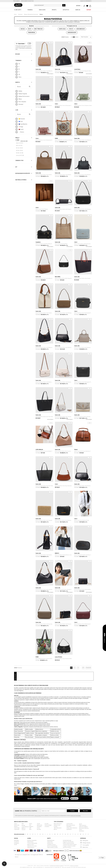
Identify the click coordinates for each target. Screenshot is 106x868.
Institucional (50, 843)
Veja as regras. (38, 815)
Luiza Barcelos (80, 29)
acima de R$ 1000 (20, 155)
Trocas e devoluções (32, 843)
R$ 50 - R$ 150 (19, 145)
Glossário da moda (32, 846)
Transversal (31, 32)
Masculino (85, 810)
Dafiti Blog (16, 840)
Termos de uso (30, 847)
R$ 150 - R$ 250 (19, 148)
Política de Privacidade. (75, 815)
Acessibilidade (50, 840)
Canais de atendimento (85, 1)
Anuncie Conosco (67, 847)
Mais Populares (84, 36)
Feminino (20, 14)
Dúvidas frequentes (32, 840)
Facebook (16, 841)
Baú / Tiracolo (38, 29)
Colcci (71, 29)
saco (29, 29)
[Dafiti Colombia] (81, 850)
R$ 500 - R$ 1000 (19, 152)
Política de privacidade (68, 843)
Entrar (78, 5)
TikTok (15, 844)
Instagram (16, 843)
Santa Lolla (62, 29)
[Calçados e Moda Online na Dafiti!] (18, 5)
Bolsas (41, 14)
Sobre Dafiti (50, 841)
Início (15, 14)
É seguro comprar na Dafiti (69, 846)
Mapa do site (30, 844)
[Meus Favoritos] (87, 6)
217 (83, 667)
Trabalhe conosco (51, 844)
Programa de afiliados (68, 841)
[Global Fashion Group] (48, 850)
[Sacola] (90, 6)
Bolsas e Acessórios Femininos (31, 14)
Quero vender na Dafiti (52, 847)
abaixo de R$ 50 (19, 143)
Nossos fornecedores (52, 846)
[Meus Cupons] (84, 6)
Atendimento (30, 841)
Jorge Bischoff (71, 32)
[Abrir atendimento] (4, 863)
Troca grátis (86, 845)
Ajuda (80, 824)
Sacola (23, 29)
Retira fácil (85, 847)
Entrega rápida (86, 842)
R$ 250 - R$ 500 (19, 150)
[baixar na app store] (65, 798)
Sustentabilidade (67, 840)
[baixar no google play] (74, 798)
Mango (23, 825)
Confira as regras (74, 865)
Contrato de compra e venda (70, 844)
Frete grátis (85, 840)
